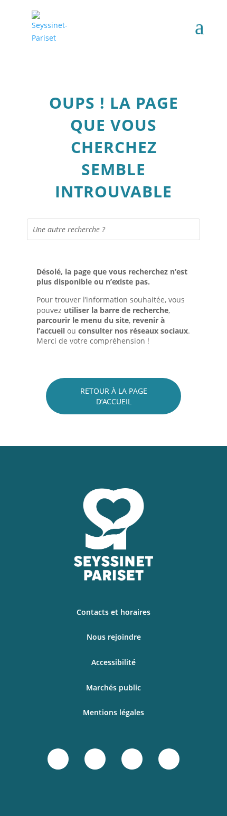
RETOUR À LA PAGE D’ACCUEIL (113, 396)
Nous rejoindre (114, 637)
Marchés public (113, 687)
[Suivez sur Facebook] (58, 759)
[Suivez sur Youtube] (168, 759)
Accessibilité (113, 662)
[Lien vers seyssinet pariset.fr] (53, 27)
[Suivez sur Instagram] (95, 759)
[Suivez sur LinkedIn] (132, 759)
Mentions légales (113, 712)
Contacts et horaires (113, 612)
